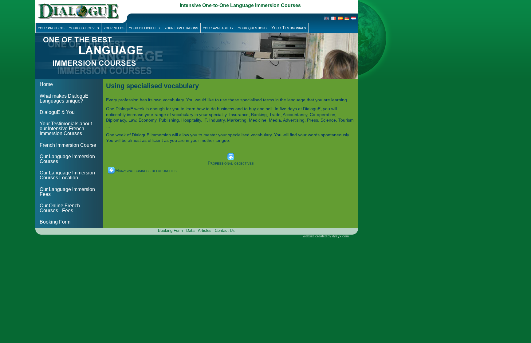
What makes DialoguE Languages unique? (64, 98)
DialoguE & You (57, 112)
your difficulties (144, 27)
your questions (252, 27)
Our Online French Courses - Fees (60, 208)
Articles (204, 230)
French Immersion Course (68, 145)
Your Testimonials (288, 27)
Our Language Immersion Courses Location (67, 175)
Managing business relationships (146, 170)
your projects (51, 27)
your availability (218, 27)
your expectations (181, 27)
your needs (114, 27)
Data (190, 230)
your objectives (84, 27)
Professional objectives (231, 163)
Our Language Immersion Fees (67, 192)
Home (46, 84)
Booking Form (55, 221)
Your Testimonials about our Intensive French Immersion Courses (66, 128)
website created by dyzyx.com (326, 236)
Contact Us (225, 230)
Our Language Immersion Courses (67, 159)
